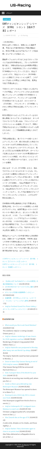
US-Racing (20, 5)
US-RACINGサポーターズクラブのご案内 (19, 287)
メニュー (9, 13)
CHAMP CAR (6, 19)
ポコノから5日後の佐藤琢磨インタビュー (19, 292)
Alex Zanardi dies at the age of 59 (17, 417)
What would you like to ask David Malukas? (20, 325)
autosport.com (9, 319)
